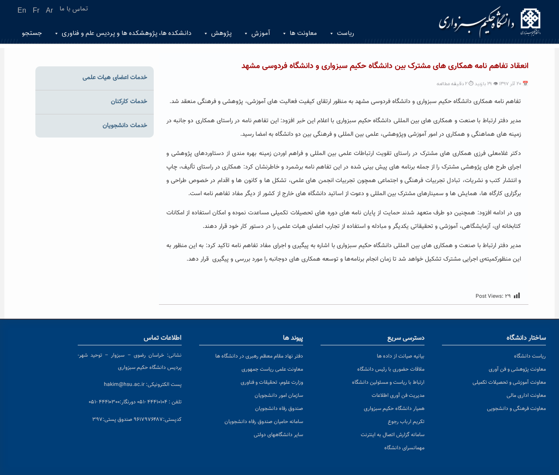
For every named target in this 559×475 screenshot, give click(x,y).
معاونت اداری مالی (526, 395)
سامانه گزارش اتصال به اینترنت (392, 435)
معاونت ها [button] (303, 33)
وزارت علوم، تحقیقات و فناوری (272, 382)
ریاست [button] (345, 33)
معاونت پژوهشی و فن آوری (517, 369)
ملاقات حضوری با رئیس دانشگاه (390, 369)
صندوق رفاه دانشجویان (279, 409)
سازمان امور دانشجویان (279, 395)
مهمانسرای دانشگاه (404, 448)
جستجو (32, 33)
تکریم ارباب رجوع (406, 422)
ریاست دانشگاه (530, 356)
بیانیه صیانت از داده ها (400, 356)
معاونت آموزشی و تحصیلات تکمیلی (509, 382)
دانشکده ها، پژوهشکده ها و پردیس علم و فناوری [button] (126, 33)
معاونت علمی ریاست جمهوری (272, 369)
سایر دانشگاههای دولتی (278, 435)
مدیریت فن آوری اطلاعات (398, 395)
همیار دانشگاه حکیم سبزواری (394, 409)
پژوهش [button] (221, 33)
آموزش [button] (260, 33)
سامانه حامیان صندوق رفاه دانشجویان (263, 422)
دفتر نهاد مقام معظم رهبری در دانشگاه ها (259, 356)
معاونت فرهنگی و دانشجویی (516, 409)
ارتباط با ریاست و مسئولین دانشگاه (388, 382)
